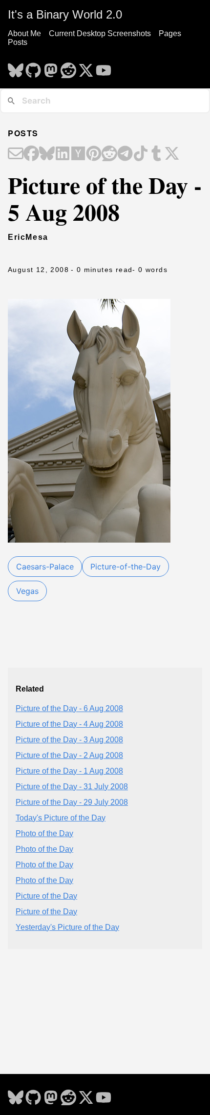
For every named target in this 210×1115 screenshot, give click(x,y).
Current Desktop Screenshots (100, 33)
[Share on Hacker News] (78, 154)
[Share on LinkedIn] (62, 154)
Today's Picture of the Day (60, 818)
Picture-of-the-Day (125, 566)
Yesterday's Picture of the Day (67, 927)
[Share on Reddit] (109, 154)
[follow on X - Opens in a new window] (86, 67)
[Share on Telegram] (125, 154)
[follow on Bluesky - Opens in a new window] (15, 67)
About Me (24, 33)
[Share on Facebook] (31, 154)
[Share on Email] (15, 154)
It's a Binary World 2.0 (65, 14)
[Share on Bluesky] (47, 154)
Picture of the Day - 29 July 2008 (72, 802)
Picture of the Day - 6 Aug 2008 (69, 708)
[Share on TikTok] (140, 154)
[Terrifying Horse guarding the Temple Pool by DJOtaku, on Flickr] (89, 539)
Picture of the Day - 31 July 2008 (72, 786)
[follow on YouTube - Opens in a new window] (103, 67)
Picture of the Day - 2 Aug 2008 (69, 755)
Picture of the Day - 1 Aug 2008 (69, 771)
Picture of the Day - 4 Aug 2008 (69, 724)
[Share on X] (172, 154)
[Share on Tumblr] (156, 154)
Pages (170, 33)
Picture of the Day (46, 896)
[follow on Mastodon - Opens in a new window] (51, 67)
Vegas (27, 591)
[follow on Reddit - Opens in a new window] (68, 67)
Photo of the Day (44, 833)
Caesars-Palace (45, 566)
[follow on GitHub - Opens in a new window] (33, 67)
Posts (17, 42)
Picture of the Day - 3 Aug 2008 (69, 740)
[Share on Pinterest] (94, 154)
